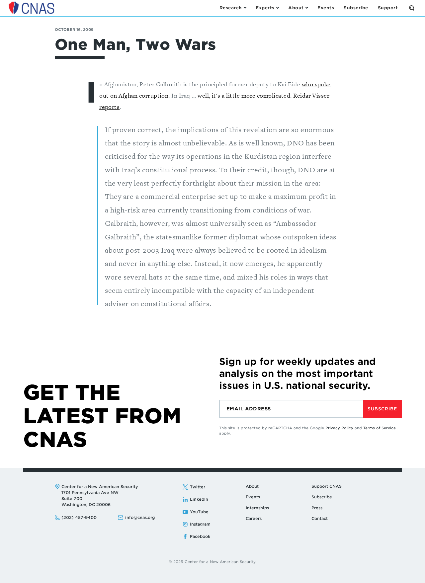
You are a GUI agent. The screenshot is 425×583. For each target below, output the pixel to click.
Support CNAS (326, 486)
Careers (254, 518)
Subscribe (382, 408)
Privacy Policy (339, 428)
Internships (257, 507)
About (252, 486)
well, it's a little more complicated (244, 95)
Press (316, 507)
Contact (319, 518)
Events (253, 496)
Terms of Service (379, 428)
